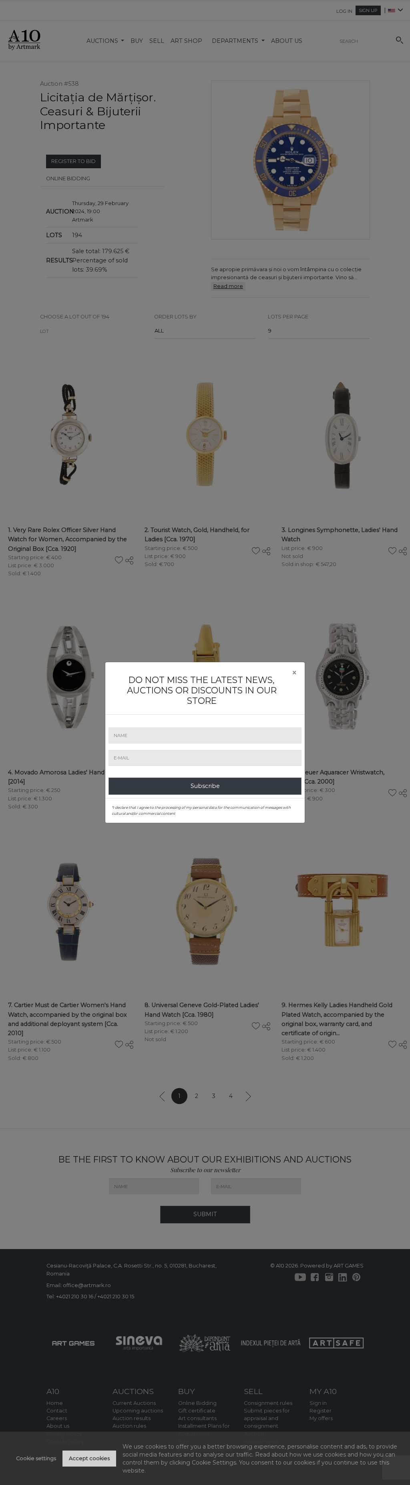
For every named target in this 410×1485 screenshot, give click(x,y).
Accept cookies (89, 1458)
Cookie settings (36, 1458)
